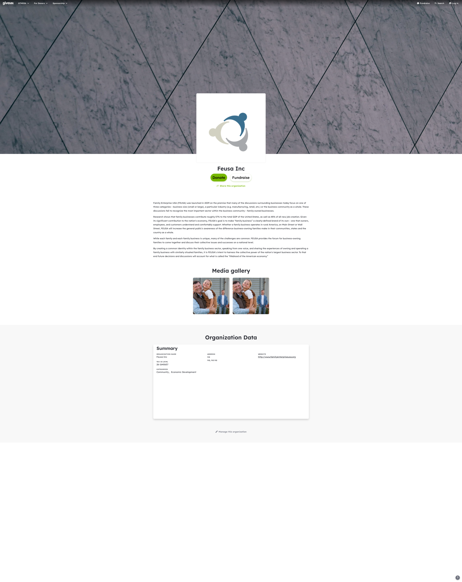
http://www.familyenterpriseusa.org (277, 357)
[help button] (458, 578)
